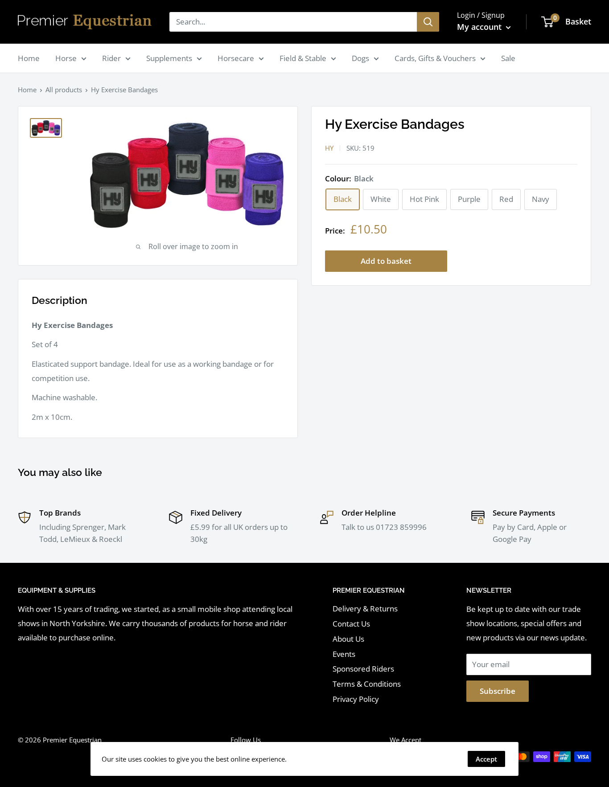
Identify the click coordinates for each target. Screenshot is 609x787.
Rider (111, 58)
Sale (508, 58)
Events (344, 654)
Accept (486, 758)
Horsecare (236, 58)
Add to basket (386, 261)
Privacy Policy (356, 699)
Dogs (360, 58)
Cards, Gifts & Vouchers (435, 58)
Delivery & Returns (365, 608)
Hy (329, 147)
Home (29, 58)
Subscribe (497, 691)
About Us (348, 639)
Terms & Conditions (367, 684)
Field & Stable (303, 58)
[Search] (428, 22)
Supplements (169, 58)
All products (63, 89)
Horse (66, 58)
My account (480, 26)
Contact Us (351, 624)
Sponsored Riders (363, 669)
